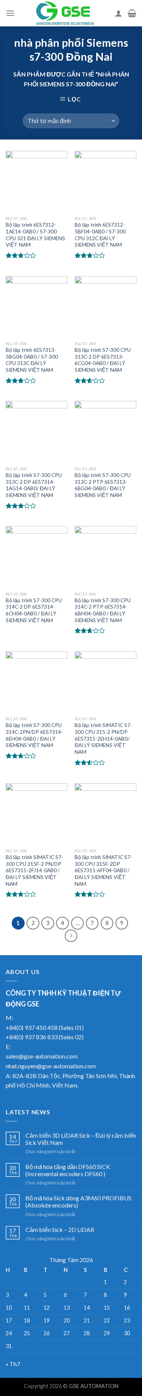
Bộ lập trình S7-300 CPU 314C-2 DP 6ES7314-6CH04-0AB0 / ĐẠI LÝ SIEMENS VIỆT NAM (34, 610)
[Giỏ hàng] (132, 13)
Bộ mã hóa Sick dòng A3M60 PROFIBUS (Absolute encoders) (78, 1201)
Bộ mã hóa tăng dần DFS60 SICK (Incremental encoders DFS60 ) (67, 1170)
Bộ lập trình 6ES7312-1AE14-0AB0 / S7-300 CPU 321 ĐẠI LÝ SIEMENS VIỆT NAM (35, 235)
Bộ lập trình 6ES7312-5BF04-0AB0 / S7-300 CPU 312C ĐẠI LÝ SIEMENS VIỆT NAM (100, 235)
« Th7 (13, 1363)
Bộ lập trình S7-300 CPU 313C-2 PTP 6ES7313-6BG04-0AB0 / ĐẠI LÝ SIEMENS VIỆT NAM (103, 485)
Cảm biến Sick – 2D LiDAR (59, 1229)
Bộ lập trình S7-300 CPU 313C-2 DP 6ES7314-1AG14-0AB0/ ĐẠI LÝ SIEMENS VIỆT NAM (34, 485)
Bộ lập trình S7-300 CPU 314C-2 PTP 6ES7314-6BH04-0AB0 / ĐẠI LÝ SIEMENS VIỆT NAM (103, 610)
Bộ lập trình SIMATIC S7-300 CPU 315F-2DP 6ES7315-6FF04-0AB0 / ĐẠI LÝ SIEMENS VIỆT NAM (103, 870)
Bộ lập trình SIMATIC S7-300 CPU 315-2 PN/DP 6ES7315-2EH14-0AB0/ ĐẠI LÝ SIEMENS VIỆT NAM (103, 738)
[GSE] (64, 13)
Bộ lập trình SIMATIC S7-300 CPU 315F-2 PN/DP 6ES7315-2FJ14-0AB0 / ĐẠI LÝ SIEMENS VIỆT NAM (34, 870)
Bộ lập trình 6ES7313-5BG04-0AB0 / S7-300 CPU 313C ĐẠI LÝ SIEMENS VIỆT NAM (32, 360)
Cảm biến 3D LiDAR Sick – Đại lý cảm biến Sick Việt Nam (80, 1139)
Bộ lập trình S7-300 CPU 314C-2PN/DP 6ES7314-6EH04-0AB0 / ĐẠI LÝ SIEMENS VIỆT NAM (34, 735)
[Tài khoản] (118, 13)
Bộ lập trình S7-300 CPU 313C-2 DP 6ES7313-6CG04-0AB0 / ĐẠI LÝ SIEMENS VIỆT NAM (103, 360)
